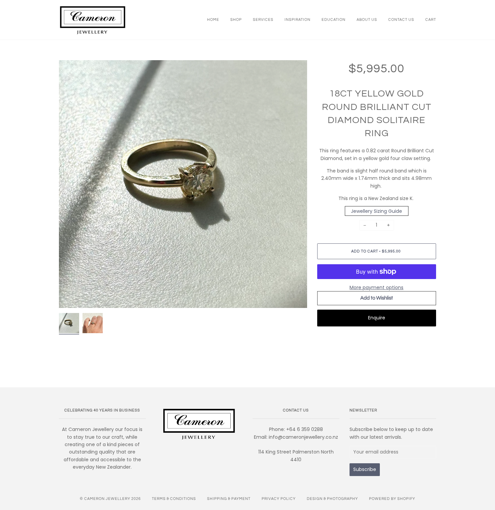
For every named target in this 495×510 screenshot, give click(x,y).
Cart (430, 20)
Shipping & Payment (229, 499)
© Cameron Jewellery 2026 (110, 499)
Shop (236, 20)
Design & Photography (332, 499)
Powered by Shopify (392, 499)
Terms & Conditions (174, 499)
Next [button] (295, 184)
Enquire (376, 317)
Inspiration (297, 20)
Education (333, 20)
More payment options (376, 287)
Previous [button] (70, 184)
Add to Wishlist (376, 298)
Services (263, 20)
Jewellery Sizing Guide (376, 210)
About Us (367, 20)
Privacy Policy (279, 499)
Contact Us (401, 20)
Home (213, 20)
